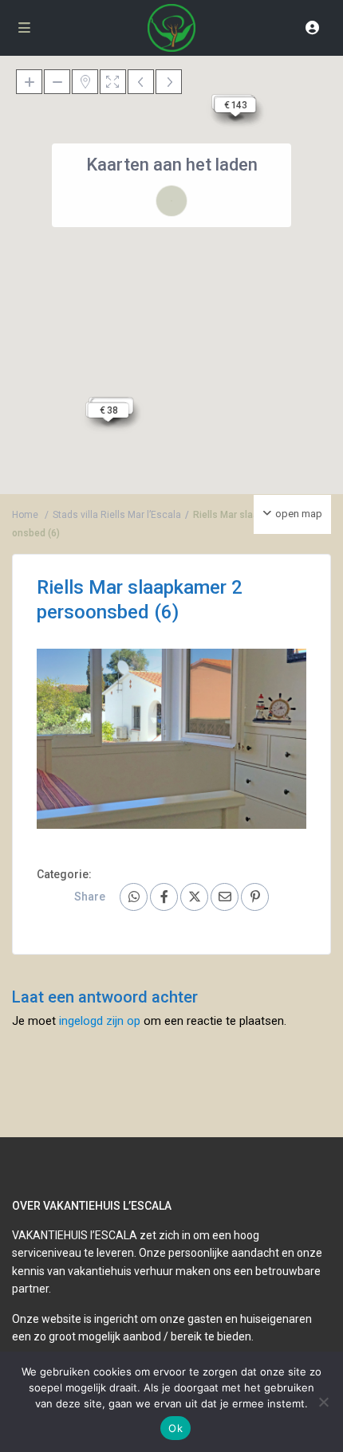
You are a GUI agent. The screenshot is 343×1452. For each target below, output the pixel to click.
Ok (175, 1428)
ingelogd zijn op (99, 1021)
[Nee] (323, 1402)
